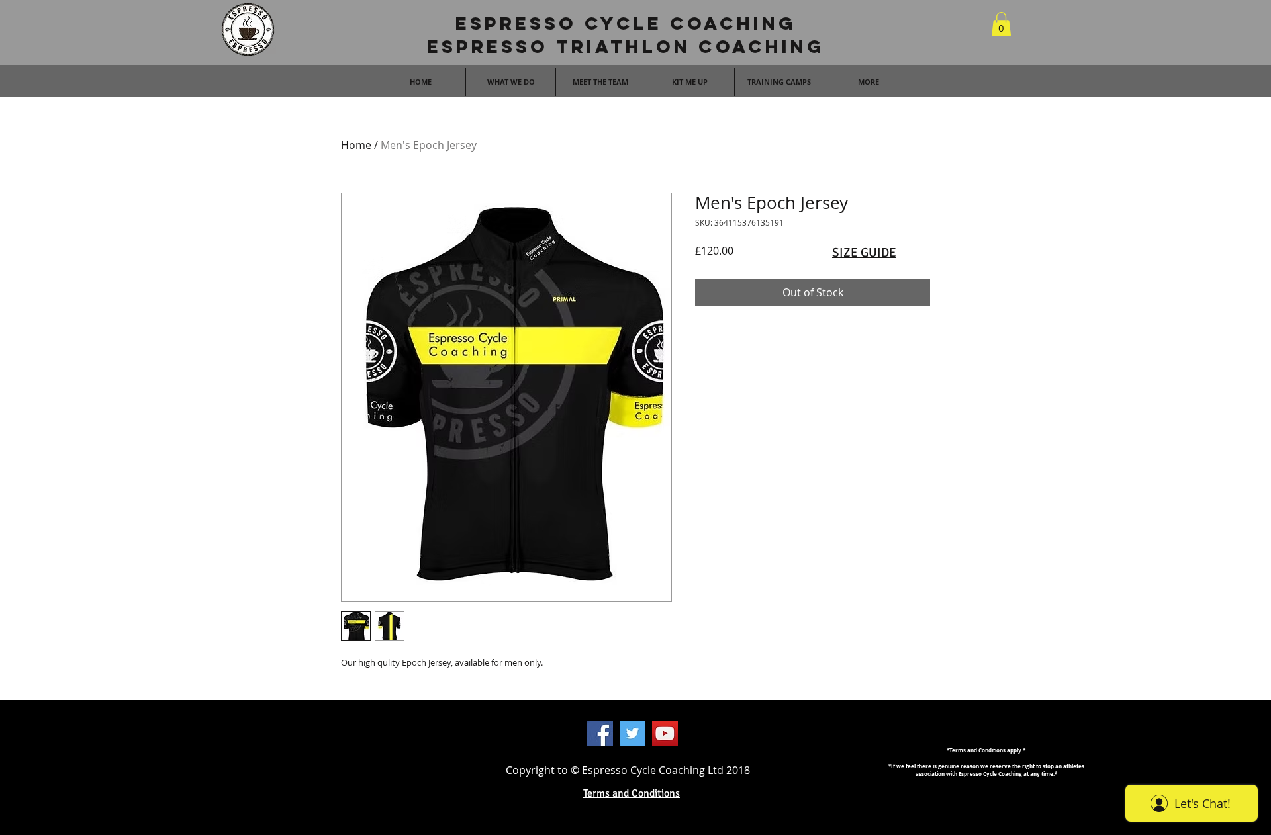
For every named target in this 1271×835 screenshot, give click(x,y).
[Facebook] (600, 733)
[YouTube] (665, 733)
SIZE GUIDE (864, 253)
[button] (1001, 24)
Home (356, 145)
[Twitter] (632, 733)
